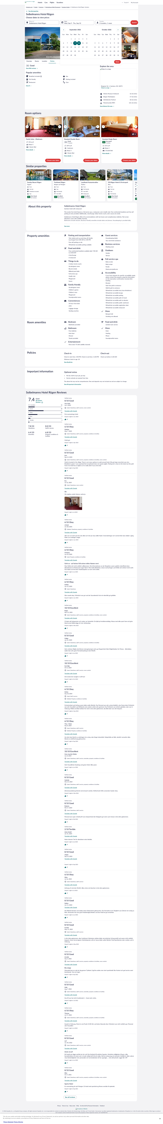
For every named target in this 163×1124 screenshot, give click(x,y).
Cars (46, 2)
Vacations (60, 2)
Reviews (38, 402)
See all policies (68, 362)
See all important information (72, 384)
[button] (71, 39)
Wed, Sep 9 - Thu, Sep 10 (72, 23)
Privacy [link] (59, 1105)
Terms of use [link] (65, 1105)
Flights (52, 2)
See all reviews (70, 1097)
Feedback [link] (102, 1105)
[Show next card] (136, 185)
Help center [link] (72, 1105)
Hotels (40, 2)
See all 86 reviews (31, 68)
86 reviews (39, 400)
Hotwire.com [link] (29, 7)
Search (134, 22)
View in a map (105, 88)
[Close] (160, 1119)
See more (67, 226)
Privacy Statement (8, 1122)
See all (28, 86)
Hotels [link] (35, 7)
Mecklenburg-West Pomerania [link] (52, 7)
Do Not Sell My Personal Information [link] (89, 1105)
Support (126, 2)
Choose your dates (53, 160)
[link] (29, 61)
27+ (134, 56)
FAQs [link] (77, 1105)
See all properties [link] (33, 11)
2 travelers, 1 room (105, 23)
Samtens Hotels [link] (66, 7)
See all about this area (106, 106)
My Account (134, 2)
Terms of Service (18, 1122)
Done (117, 62)
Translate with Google (71, 411)
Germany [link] (41, 7)
